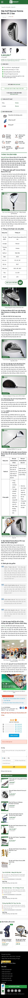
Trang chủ (3, 7)
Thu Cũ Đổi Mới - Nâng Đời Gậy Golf (11, 872)
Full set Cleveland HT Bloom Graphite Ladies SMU (7, 940)
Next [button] (26, 932)
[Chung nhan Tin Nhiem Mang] (8, 963)
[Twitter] (23, 708)
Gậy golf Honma (5, 157)
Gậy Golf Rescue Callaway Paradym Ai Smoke (15, 803)
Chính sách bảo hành (7, 969)
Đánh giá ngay (14, 735)
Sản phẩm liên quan (8, 922)
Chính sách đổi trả (6, 971)
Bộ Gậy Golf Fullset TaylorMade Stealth (17, 838)
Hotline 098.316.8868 (14, 986)
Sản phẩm (8, 7)
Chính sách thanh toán (7, 973)
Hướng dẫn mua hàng (7, 980)
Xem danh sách (14, 94)
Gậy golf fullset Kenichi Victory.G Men (17, 791)
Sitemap (4, 982)
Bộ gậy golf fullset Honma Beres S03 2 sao (21, 940)
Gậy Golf (13, 7)
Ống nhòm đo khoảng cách (15, 115)
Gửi (14, 767)
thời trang (6, 627)
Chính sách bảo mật (6, 978)
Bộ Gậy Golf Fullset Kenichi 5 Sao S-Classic (17, 826)
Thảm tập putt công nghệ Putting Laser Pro (18, 779)
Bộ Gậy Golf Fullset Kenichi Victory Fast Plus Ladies (16, 814)
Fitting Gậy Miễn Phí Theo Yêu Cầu (11, 903)
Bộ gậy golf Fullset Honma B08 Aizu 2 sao (17, 861)
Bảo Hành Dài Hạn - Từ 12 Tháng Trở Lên (13, 888)
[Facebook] (21, 708)
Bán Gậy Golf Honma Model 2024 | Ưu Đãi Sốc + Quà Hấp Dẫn (14, 699)
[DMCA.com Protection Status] (6, 961)
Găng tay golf (11, 120)
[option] (14, 33)
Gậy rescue (5, 212)
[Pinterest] (26, 708)
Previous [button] (1, 932)
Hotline (14, 84)
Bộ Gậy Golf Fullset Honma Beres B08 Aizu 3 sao (17, 849)
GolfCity (3, 625)
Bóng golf (10, 124)
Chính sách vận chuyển (7, 976)
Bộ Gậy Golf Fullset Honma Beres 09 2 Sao (13, 702)
